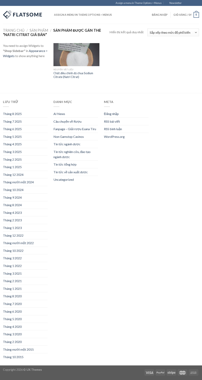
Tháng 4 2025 (12, 144)
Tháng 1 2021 (12, 288)
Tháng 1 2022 (12, 266)
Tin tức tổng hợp (65, 164)
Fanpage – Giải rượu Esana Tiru (74, 129)
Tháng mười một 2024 (18, 182)
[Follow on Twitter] (193, 3)
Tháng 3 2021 (12, 273)
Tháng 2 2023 (12, 220)
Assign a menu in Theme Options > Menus (139, 3)
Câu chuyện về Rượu (67, 121)
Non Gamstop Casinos (68, 136)
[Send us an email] (197, 3)
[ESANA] (22, 15)
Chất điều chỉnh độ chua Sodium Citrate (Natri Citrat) (73, 75)
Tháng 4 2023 (12, 212)
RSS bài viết (112, 121)
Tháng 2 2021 (12, 281)
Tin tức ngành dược (66, 144)
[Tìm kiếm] (49, 15)
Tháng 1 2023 (12, 228)
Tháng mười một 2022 (18, 243)
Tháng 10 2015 (13, 357)
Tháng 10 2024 (13, 190)
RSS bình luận (113, 129)
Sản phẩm (39, 30)
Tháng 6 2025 (12, 129)
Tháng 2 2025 (12, 159)
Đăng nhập (111, 114)
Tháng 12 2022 (13, 235)
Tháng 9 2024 (12, 197)
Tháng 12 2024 (13, 174)
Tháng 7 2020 (12, 304)
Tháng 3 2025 (12, 152)
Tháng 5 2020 (12, 319)
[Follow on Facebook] (186, 3)
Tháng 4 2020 (12, 326)
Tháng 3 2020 (12, 334)
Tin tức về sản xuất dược (70, 172)
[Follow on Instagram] (189, 3)
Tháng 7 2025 (12, 121)
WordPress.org (114, 136)
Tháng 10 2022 (13, 250)
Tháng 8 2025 (12, 114)
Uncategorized (63, 179)
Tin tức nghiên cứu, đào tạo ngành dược (72, 154)
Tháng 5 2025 (12, 136)
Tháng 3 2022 (12, 258)
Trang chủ (13, 30)
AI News (59, 114)
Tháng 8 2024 (12, 205)
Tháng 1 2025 (12, 167)
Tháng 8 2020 (12, 296)
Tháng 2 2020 (12, 342)
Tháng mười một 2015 (18, 349)
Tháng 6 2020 (12, 311)
